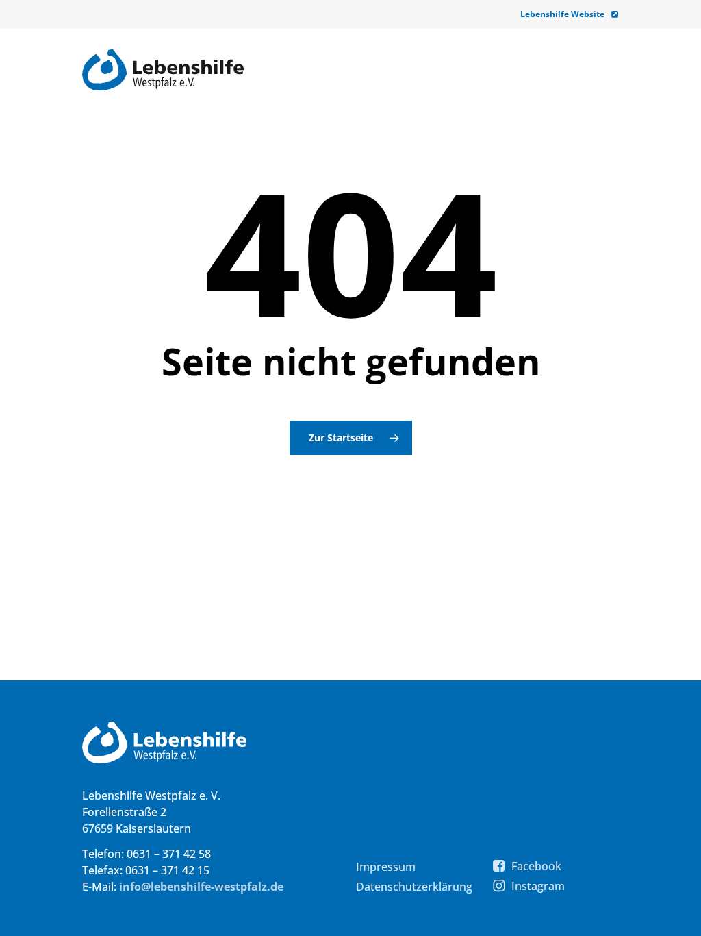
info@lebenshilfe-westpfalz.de (201, 886)
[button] (386, 867)
